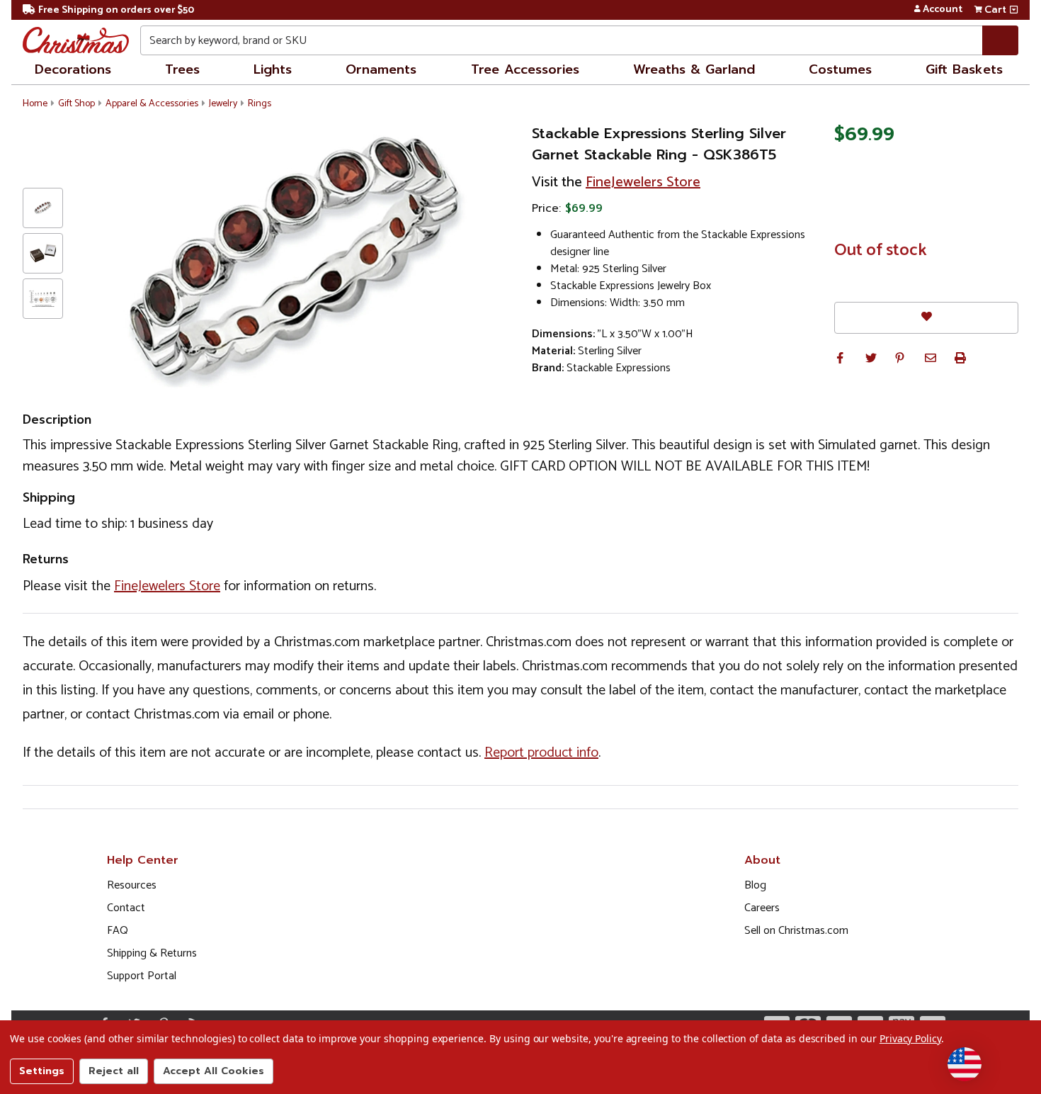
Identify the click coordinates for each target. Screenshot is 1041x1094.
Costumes (840, 69)
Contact (126, 908)
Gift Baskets (964, 69)
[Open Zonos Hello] (965, 1064)
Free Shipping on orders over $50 (116, 10)
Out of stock (880, 251)
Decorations (73, 69)
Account (942, 10)
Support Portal (141, 976)
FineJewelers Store (643, 182)
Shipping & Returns (152, 953)
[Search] (1000, 40)
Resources (132, 885)
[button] (840, 357)
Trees (182, 69)
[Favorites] (926, 318)
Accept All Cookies (213, 1071)
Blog (755, 885)
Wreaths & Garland (694, 69)
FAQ (117, 930)
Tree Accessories (525, 69)
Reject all (114, 1071)
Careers (762, 908)
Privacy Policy (910, 1038)
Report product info (541, 753)
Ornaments (381, 69)
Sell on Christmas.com (796, 930)
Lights (273, 69)
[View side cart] (1013, 10)
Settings (41, 1071)
